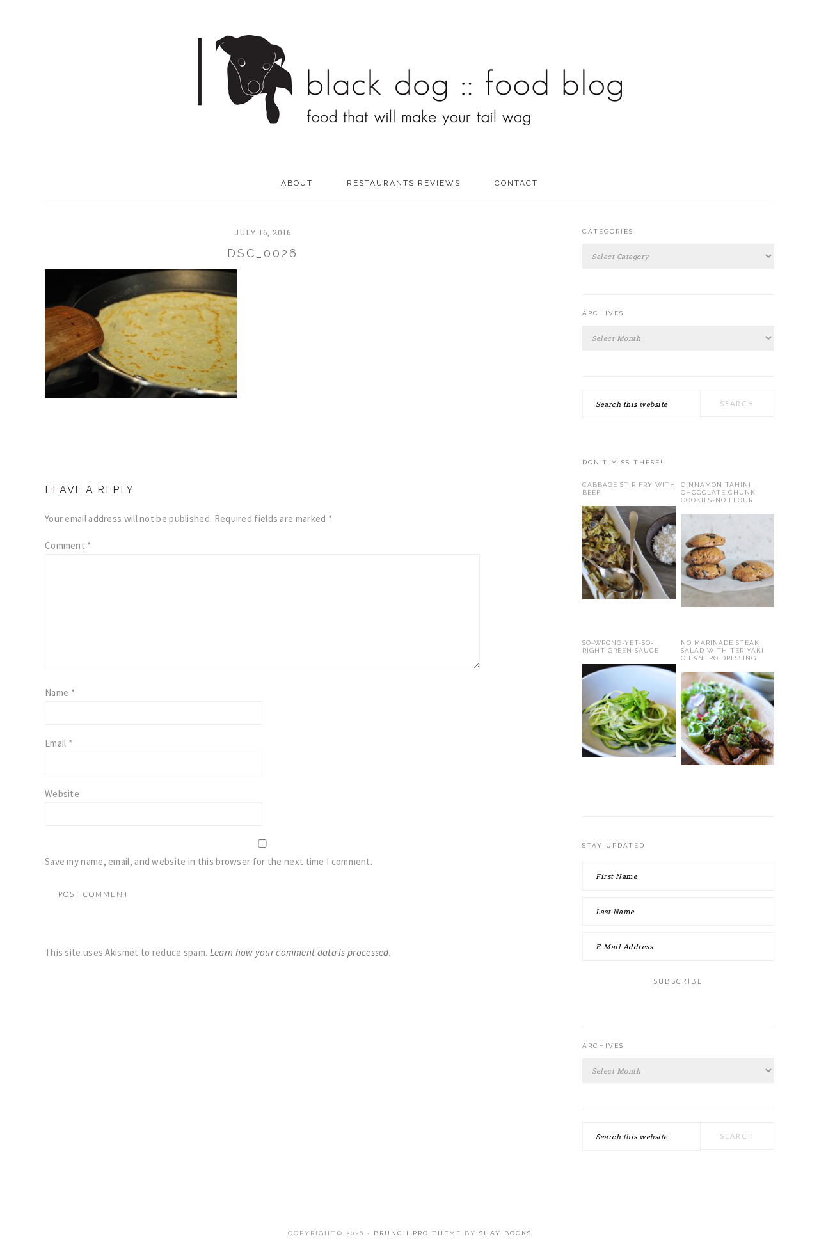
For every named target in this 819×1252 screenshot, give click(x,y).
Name (60, 692)
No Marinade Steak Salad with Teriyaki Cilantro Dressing (722, 650)
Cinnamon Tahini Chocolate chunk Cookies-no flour (718, 492)
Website (62, 794)
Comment (68, 545)
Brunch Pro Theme (417, 1233)
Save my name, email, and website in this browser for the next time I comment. (208, 861)
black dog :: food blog (410, 83)
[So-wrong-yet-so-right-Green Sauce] (629, 713)
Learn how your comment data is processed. (301, 952)
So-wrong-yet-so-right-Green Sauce (620, 646)
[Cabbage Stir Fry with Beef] (629, 555)
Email (58, 743)
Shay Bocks (505, 1233)
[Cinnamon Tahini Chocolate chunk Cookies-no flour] (727, 563)
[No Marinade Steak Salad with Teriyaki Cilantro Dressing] (727, 721)
